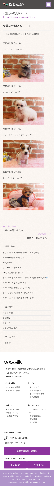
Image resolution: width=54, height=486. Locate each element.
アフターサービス (14, 409)
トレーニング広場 (37, 394)
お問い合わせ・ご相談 (27, 451)
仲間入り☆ (7, 263)
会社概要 (33, 422)
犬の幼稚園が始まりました (13, 258)
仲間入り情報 (33, 34)
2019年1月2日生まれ (12, 43)
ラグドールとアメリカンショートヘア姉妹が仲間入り (24, 278)
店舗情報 (33, 419)
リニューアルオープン (12, 268)
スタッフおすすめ (10, 328)
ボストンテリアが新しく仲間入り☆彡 (18, 293)
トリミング (34, 387)
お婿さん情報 (12, 416)
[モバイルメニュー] (48, 4)
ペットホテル (35, 391)
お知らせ (6, 323)
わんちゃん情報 (13, 387)
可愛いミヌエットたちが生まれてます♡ (19, 298)
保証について (12, 413)
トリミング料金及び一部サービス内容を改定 (21, 253)
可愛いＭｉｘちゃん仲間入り (14, 283)
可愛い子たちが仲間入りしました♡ (17, 288)
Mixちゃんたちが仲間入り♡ (14, 273)
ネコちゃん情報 (13, 391)
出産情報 (6, 318)
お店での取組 (35, 416)
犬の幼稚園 (34, 397)
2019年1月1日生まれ (12, 172)
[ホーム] (4, 17)
